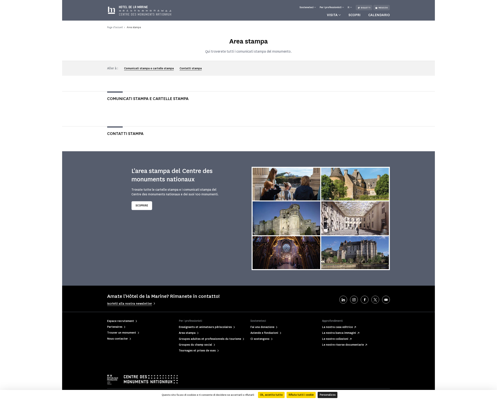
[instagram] (354, 299)
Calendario (379, 15)
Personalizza (327, 395)
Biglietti (365, 7)
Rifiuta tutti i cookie (301, 395)
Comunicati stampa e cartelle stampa (149, 68)
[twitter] (375, 299)
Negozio (383, 7)
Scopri (354, 15)
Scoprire (142, 205)
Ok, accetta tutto (271, 395)
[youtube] (386, 299)
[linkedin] (343, 299)
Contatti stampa (191, 68)
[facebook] (364, 299)
